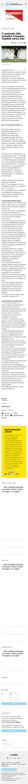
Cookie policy (5, 766)
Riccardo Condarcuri (6, 406)
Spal (12, 28)
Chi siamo (8, 762)
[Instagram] (15, 758)
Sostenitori (5, 764)
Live (10, 764)
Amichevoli (6, 28)
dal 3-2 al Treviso (19, 70)
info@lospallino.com (11, 780)
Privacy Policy (22, 764)
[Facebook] (8, 758)
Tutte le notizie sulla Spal (9, 769)
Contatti (14, 764)
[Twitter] (11, 758)
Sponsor (17, 762)
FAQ (13, 762)
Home (3, 762)
